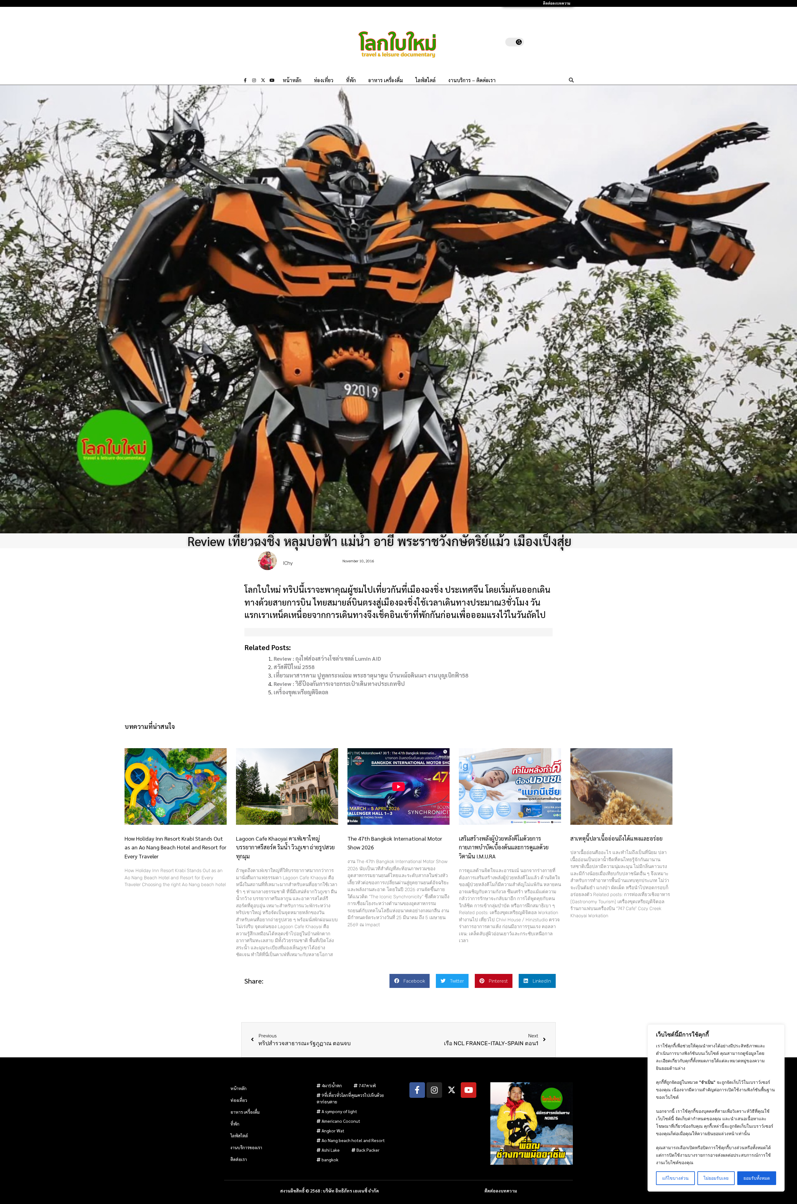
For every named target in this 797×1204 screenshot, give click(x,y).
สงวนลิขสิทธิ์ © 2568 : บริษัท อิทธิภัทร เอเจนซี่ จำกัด (329, 1190)
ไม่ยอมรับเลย (716, 1178)
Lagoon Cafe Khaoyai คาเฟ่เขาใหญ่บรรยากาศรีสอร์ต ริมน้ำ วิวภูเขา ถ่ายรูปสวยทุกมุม (285, 847)
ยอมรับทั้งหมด (756, 1178)
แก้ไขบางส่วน (675, 1178)
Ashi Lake (331, 1150)
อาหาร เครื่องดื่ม (385, 80)
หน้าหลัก (292, 80)
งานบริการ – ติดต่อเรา (472, 80)
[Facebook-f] (245, 80)
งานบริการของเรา (246, 1147)
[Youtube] (272, 80)
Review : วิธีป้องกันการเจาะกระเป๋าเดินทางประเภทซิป (339, 683)
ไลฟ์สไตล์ (425, 80)
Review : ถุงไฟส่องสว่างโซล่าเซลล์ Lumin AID (327, 658)
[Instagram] (254, 80)
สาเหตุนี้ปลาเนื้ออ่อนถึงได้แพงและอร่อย (616, 838)
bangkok (330, 1159)
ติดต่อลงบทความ (556, 3)
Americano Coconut (341, 1121)
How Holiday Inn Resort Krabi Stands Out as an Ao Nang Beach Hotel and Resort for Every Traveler (175, 847)
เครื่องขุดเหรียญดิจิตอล (301, 692)
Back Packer (368, 1150)
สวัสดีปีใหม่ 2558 (294, 666)
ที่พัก (351, 80)
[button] (409, 981)
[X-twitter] (263, 80)
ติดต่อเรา (238, 1159)
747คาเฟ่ (367, 1085)
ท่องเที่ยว (323, 80)
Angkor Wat (333, 1130)
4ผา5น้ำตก (332, 1085)
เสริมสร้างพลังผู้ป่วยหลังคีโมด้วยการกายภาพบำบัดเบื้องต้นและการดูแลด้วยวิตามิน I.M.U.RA (504, 847)
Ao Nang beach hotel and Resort (353, 1140)
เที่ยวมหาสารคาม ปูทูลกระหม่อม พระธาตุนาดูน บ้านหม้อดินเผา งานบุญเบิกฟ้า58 (371, 675)
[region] (716, 1108)
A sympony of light (339, 1111)
